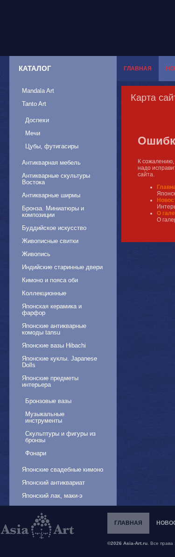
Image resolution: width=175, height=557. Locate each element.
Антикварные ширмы (51, 195)
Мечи (32, 133)
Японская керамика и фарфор (52, 309)
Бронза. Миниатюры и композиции (53, 211)
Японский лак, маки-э (52, 495)
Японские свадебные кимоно (62, 469)
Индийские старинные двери (62, 267)
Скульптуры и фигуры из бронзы (60, 437)
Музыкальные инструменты (44, 417)
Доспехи (37, 120)
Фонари (35, 453)
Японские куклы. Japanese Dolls (59, 362)
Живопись (36, 254)
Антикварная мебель (51, 162)
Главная (138, 68)
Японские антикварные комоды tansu (54, 329)
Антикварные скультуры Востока (56, 179)
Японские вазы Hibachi (54, 345)
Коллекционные (44, 293)
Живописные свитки (50, 240)
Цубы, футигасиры (51, 146)
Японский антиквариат (53, 482)
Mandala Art (38, 90)
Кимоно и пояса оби (50, 280)
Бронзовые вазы (48, 400)
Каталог (35, 68)
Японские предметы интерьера (50, 381)
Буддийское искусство (54, 227)
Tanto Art (34, 103)
